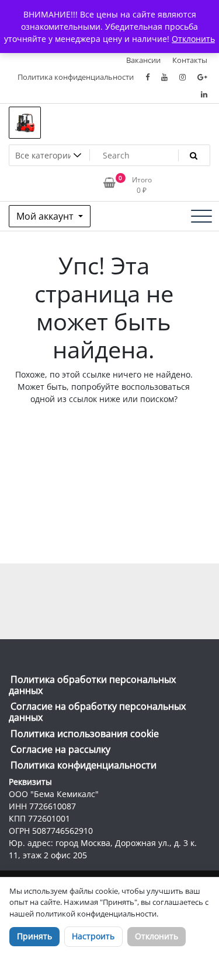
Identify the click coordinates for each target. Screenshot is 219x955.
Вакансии (143, 60)
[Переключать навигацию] (201, 216)
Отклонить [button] (193, 38)
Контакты (189, 60)
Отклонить (156, 936)
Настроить (93, 936)
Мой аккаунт (46, 216)
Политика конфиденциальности (76, 77)
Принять (34, 936)
